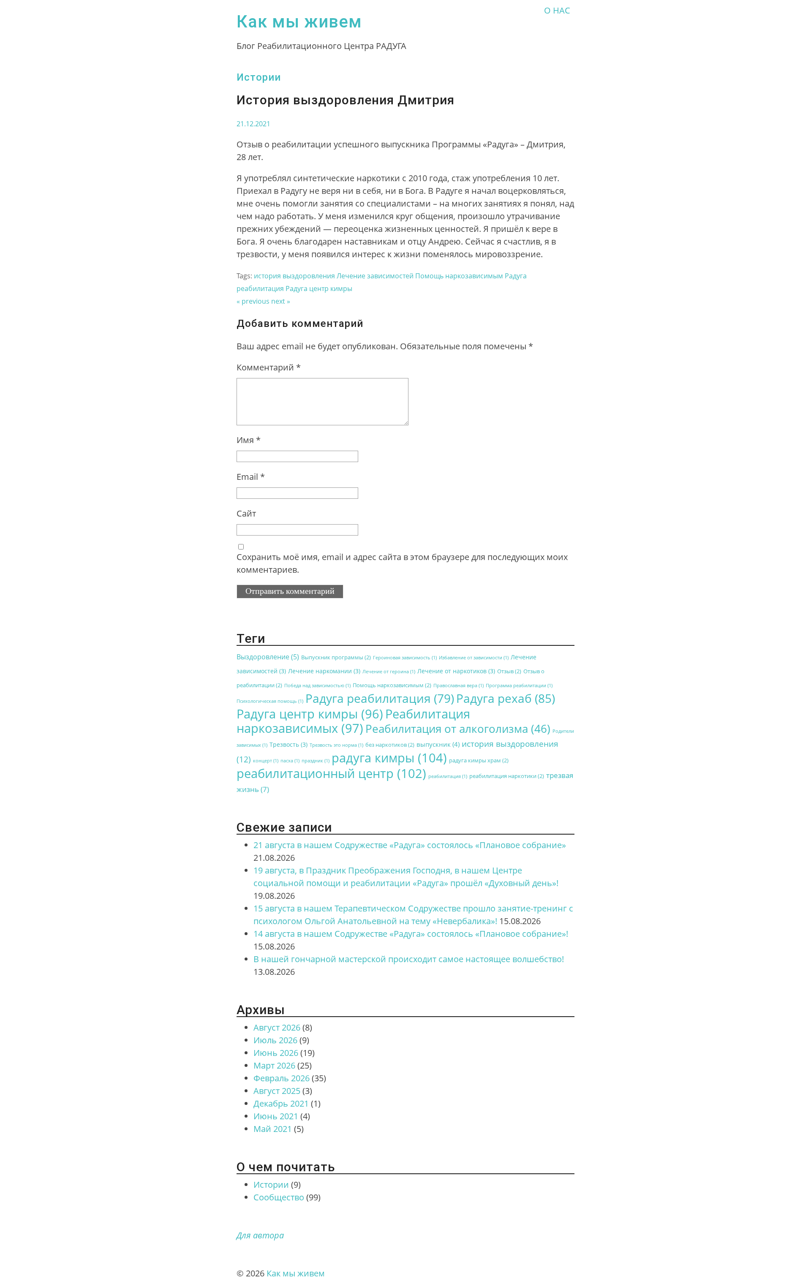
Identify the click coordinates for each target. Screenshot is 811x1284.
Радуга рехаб (505, 698)
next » (280, 301)
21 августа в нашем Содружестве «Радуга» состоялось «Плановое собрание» (409, 845)
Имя (249, 440)
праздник (315, 761)
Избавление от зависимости (474, 658)
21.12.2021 (253, 123)
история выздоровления (294, 275)
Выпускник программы (336, 657)
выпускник (438, 744)
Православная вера (458, 685)
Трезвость (288, 744)
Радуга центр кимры (319, 288)
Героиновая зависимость (405, 658)
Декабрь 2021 (281, 1103)
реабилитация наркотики (506, 776)
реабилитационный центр (331, 773)
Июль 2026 (275, 1040)
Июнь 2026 (275, 1052)
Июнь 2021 (275, 1116)
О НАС (557, 10)
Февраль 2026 (281, 1078)
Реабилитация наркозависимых (353, 720)
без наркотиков (389, 744)
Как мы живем (299, 22)
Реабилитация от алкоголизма (457, 728)
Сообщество (278, 1197)
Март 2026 (274, 1065)
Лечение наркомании (324, 671)
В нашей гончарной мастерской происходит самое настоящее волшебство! (408, 959)
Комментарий (269, 367)
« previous (253, 301)
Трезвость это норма (336, 745)
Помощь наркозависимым (459, 275)
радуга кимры (389, 757)
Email (251, 476)
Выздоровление (268, 656)
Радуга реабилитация (379, 698)
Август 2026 (276, 1027)
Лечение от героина (388, 672)
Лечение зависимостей (375, 275)
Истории (259, 77)
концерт (265, 761)
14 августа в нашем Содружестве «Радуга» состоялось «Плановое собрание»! (410, 933)
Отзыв (509, 671)
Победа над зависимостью (317, 685)
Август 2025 (276, 1090)
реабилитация (447, 776)
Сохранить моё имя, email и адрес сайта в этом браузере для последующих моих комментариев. (402, 563)
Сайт (246, 513)
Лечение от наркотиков (456, 671)
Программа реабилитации (519, 685)
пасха (289, 761)
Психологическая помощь (270, 701)
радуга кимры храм (479, 760)
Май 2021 (272, 1128)
